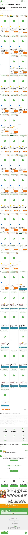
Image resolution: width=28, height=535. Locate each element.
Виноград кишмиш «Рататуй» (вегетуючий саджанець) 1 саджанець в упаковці (13, 305)
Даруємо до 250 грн (23, 500)
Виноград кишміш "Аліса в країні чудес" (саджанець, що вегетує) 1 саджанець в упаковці (5, 325)
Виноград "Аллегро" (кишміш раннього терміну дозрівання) (7, 419)
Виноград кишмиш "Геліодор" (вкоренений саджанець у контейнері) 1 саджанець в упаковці (4, 344)
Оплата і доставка (23, 499)
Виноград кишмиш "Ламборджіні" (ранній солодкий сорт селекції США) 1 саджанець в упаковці (14, 49)
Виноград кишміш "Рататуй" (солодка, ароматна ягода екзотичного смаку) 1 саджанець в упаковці (5, 285)
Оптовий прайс (21, 502)
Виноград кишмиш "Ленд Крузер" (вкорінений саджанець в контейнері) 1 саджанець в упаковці (5, 403)
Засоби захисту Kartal (11, 501)
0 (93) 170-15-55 (8, 510)
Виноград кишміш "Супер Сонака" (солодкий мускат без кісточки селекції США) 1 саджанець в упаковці (4, 148)
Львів (15, 490)
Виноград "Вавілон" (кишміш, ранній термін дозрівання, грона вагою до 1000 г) (9, 420)
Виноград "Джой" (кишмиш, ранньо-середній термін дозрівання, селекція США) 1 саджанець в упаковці (13, 88)
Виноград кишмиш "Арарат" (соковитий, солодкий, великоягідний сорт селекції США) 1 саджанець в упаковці (22, 148)
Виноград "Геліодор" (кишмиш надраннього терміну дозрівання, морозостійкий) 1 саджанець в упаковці (22, 29)
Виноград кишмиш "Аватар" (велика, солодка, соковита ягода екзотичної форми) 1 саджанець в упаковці (4, 50)
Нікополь (12, 491)
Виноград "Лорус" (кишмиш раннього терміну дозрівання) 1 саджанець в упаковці (14, 129)
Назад (2, 4)
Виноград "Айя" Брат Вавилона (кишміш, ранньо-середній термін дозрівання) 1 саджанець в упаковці (5, 128)
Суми (21, 491)
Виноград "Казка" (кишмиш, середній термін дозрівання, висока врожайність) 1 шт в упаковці (13, 266)
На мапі (25, 510)
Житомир (18, 492)
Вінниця (18, 490)
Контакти (15, 499)
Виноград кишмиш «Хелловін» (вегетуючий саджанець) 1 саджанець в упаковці (4, 305)
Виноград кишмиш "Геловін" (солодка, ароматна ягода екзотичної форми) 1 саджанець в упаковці (5, 88)
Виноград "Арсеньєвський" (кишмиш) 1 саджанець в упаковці (5, 266)
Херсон (12, 490)
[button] (13, 67)
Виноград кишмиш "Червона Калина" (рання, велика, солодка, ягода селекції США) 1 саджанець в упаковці (5, 246)
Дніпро (22, 489)
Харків (16, 489)
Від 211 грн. (26, 420)
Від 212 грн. (26, 419)
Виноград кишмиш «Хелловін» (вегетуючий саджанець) (7, 423)
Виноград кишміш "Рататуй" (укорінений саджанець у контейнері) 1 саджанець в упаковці (13, 108)
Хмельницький (25, 491)
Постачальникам (16, 502)
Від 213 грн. (26, 418)
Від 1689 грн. (26, 423)
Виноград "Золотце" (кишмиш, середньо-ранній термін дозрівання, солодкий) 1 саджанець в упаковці (13, 69)
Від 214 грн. (26, 421)
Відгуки (9, 500)
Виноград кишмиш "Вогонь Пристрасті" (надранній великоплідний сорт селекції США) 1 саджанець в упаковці (13, 285)
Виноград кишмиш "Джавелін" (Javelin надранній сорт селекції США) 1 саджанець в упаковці (23, 69)
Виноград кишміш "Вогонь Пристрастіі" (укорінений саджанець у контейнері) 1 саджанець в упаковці (13, 168)
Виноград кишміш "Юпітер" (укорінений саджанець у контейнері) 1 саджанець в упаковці (22, 325)
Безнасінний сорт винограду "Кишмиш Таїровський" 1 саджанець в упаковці (4, 29)
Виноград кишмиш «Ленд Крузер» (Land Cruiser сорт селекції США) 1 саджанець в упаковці (22, 227)
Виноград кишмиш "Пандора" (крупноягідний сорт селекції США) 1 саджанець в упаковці (22, 88)
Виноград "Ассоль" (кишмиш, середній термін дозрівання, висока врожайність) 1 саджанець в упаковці (14, 29)
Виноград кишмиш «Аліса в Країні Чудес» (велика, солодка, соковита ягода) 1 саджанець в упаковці (5, 227)
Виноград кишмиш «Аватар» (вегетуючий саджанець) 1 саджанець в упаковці (22, 286)
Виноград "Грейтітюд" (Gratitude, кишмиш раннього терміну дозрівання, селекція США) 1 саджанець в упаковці (4, 108)
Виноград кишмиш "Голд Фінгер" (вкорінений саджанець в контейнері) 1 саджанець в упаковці (23, 383)
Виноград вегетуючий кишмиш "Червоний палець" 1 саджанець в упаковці (5, 364)
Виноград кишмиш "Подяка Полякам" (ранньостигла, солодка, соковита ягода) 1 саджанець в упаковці (13, 246)
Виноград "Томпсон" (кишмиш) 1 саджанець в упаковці (4, 168)
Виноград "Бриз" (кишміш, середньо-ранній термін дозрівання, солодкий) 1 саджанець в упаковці (13, 148)
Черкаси (9, 490)
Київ (13, 489)
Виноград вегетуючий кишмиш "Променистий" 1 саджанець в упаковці (13, 325)
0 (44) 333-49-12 (3, 510)
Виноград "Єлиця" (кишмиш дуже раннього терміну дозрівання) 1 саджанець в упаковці (5, 207)
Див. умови (5, 440)
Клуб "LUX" (12, 500)
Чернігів (15, 492)
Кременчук (9, 496)
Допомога (16, 501)
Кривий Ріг (21, 490)
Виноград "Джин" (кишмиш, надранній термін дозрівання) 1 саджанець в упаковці (13, 188)
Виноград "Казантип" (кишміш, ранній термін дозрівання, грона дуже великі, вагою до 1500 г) (11, 421)
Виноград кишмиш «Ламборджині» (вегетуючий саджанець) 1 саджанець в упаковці (22, 305)
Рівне (18, 491)
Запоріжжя (25, 489)
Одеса (19, 489)
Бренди (25, 502)
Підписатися (14, 470)
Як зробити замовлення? (22, 501)
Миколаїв (8, 491)
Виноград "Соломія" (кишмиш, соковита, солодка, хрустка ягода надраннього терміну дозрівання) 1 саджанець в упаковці (23, 50)
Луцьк (25, 490)
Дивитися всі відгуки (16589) (14, 460)
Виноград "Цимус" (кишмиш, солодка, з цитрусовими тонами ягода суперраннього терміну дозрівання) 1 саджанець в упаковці (23, 109)
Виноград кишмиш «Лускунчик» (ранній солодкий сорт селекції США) (8, 422)
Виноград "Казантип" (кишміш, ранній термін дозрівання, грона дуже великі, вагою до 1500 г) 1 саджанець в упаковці (23, 207)
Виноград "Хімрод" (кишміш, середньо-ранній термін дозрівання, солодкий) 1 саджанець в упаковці (22, 246)
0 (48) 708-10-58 (3, 511)
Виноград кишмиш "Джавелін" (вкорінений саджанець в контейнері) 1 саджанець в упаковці (13, 383)
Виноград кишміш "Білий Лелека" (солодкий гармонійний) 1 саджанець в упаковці (14, 364)
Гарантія (19, 499)
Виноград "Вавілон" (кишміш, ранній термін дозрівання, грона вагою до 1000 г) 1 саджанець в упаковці (23, 188)
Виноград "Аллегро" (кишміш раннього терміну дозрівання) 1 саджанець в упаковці (4, 188)
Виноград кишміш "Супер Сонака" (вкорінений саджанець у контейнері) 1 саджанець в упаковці (23, 364)
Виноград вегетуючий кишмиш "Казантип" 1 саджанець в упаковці (22, 344)
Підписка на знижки (17, 500)
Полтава (15, 491)
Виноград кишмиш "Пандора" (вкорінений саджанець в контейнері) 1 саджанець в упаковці (4, 383)
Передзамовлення (10, 502)
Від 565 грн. (26, 422)
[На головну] (1, 1)
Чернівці (22, 495)
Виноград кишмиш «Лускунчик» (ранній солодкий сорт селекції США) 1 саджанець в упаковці (13, 227)
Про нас (12, 499)
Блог (9, 499)
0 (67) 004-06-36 (8, 511)
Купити (7, 31)
